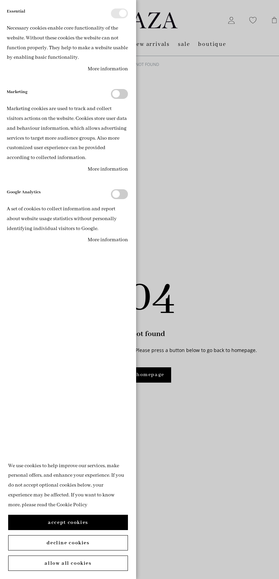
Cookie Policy (71, 505)
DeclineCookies (68, 543)
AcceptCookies (68, 523)
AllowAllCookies (68, 563)
